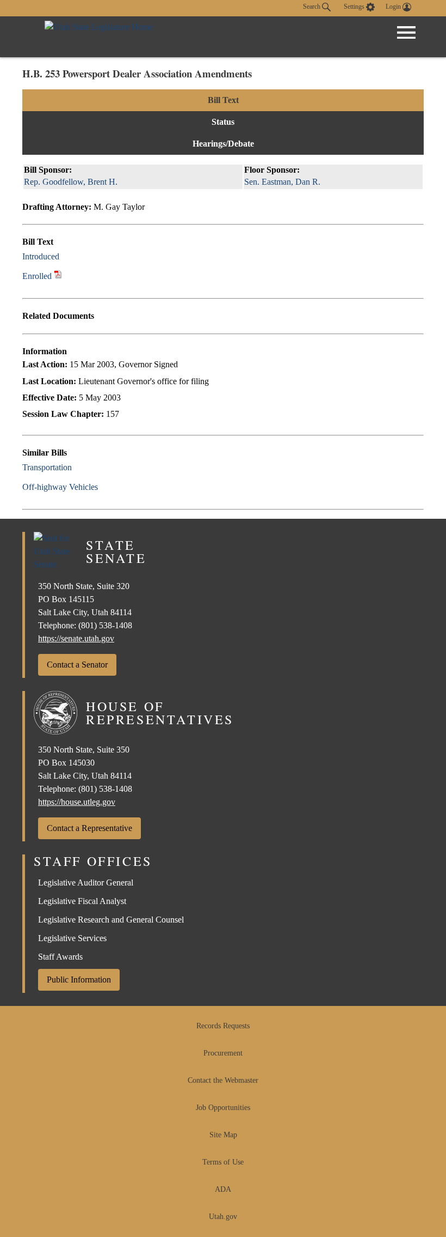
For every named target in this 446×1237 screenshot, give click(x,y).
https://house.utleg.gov (76, 802)
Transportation (47, 467)
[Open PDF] (65, 256)
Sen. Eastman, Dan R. (282, 181)
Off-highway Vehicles (60, 487)
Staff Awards (60, 956)
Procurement (223, 1053)
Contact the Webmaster (223, 1080)
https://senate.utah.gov (76, 638)
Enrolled (37, 276)
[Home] (99, 36)
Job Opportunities (223, 1107)
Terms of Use (223, 1162)
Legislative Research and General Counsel (111, 919)
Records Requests (223, 1026)
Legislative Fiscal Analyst (82, 901)
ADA (223, 1189)
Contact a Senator (77, 664)
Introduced (40, 256)
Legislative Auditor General (85, 882)
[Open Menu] (406, 32)
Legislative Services (72, 938)
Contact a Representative (89, 828)
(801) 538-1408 (105, 625)
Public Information (79, 979)
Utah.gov (223, 1216)
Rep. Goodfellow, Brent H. (70, 181)
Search (312, 6)
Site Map (223, 1135)
